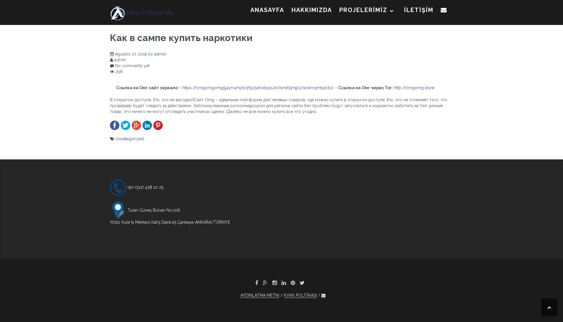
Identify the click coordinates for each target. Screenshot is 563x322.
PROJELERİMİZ (363, 10)
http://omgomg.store (414, 87)
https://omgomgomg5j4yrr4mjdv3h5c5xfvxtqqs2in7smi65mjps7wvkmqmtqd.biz (258, 87)
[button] (444, 11)
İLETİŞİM (418, 10)
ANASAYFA (267, 10)
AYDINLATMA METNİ (259, 295)
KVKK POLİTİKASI (300, 295)
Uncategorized (130, 138)
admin (160, 54)
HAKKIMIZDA (311, 10)
